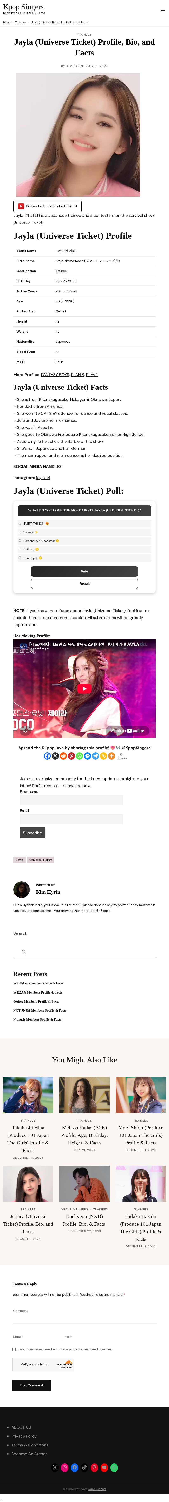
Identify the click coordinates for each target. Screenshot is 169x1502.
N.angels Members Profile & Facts (37, 1019)
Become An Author (29, 1453)
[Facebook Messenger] (87, 756)
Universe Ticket (27, 222)
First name (29, 791)
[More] (111, 756)
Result (85, 584)
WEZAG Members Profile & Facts (37, 992)
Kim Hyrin (74, 66)
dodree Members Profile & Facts (36, 1001)
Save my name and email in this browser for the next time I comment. (65, 1349)
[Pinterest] (71, 756)
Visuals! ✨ (30, 532)
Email (24, 810)
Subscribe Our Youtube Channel (51, 206)
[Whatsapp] (79, 756)
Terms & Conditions (29, 1445)
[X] (55, 756)
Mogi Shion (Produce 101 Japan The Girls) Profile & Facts (140, 1135)
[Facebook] (47, 756)
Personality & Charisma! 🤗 (41, 540)
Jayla (19, 860)
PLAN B (77, 374)
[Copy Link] (103, 756)
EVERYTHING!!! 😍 (36, 523)
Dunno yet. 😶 (32, 558)
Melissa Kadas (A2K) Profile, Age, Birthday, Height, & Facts (84, 1135)
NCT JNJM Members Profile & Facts (39, 1010)
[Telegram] (95, 756)
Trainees (84, 34)
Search (20, 933)
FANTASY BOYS (55, 374)
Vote (84, 571)
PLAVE (92, 374)
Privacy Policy (24, 1436)
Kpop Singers (23, 7)
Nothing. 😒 (31, 549)
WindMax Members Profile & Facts (38, 983)
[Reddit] (63, 756)
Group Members (74, 1209)
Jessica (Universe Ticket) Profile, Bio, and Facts (28, 1223)
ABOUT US (21, 1427)
